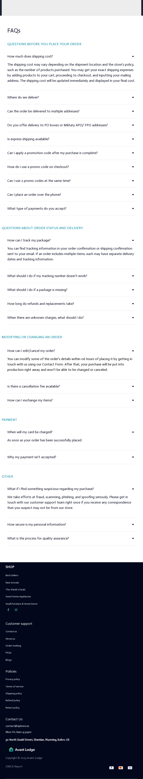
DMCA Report (14, 766)
